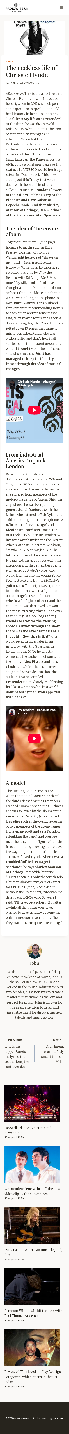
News (9, 61)
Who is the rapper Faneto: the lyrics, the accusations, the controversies (16, 1054)
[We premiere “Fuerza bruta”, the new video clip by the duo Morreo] (34, 1164)
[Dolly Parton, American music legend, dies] (34, 1225)
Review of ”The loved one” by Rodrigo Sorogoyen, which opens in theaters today (32, 1377)
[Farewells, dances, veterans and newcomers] (34, 1103)
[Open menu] (61, 7)
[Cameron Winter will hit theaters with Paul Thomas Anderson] (34, 1286)
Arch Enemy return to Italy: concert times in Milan (52, 1051)
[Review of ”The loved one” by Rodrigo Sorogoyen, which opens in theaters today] (34, 1347)
